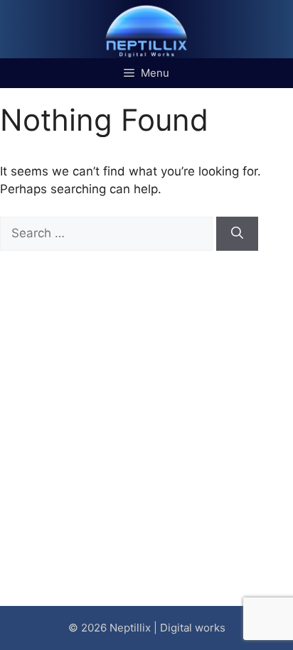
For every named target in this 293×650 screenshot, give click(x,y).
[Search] (237, 234)
